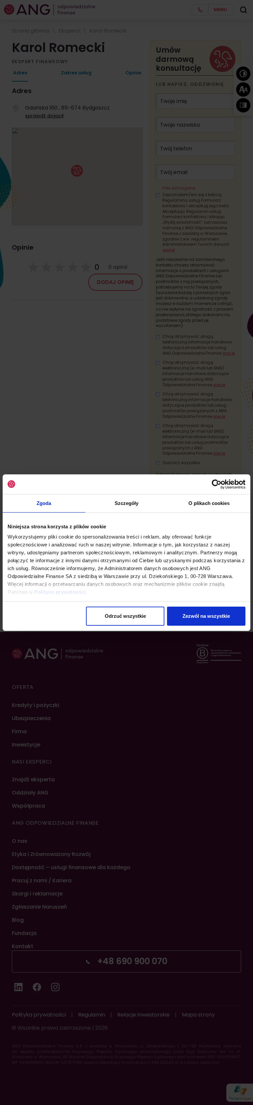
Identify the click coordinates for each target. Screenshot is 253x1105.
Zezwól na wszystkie (206, 616)
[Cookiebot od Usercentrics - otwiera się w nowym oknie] (216, 484)
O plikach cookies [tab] (209, 503)
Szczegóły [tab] (127, 503)
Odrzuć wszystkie (125, 616)
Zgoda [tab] (44, 503)
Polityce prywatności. (60, 592)
